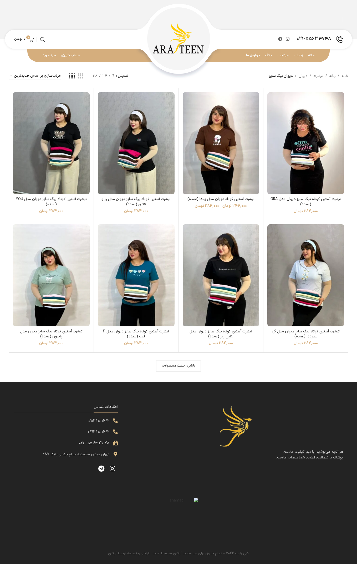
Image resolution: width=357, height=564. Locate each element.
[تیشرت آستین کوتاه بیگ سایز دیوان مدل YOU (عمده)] (51, 143)
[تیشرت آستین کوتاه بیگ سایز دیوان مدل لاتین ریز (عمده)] (221, 275)
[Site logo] (178, 39)
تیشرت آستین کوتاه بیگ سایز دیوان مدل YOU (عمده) (51, 201)
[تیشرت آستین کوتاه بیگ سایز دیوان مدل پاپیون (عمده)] (51, 275)
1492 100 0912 (98, 421)
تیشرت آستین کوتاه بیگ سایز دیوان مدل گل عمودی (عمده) (306, 334)
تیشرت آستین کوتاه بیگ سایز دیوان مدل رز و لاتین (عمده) (136, 201)
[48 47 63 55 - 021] (115, 443)
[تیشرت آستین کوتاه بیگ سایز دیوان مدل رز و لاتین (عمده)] (136, 143)
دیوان (303, 76)
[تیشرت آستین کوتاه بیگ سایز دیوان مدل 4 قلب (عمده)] (136, 275)
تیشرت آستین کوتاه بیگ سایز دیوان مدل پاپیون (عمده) (51, 334)
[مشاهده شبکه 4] (72, 76)
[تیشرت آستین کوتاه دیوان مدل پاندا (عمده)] (221, 143)
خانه (344, 76)
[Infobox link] (320, 39)
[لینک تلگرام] (280, 39)
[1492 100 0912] (115, 420)
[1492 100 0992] (115, 431)
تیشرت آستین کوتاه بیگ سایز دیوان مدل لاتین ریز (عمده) (221, 334)
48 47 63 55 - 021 (94, 443)
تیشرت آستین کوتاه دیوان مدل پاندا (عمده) (220, 199)
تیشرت (318, 76)
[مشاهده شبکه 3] (80, 76)
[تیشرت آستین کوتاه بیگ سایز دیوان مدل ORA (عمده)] (305, 143)
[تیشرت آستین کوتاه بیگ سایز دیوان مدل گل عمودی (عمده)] (305, 275)
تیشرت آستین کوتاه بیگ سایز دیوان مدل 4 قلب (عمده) (136, 334)
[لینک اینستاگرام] (287, 39)
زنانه (332, 76)
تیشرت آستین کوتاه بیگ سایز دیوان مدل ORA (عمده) (306, 201)
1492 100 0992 (98, 432)
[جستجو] (42, 39)
